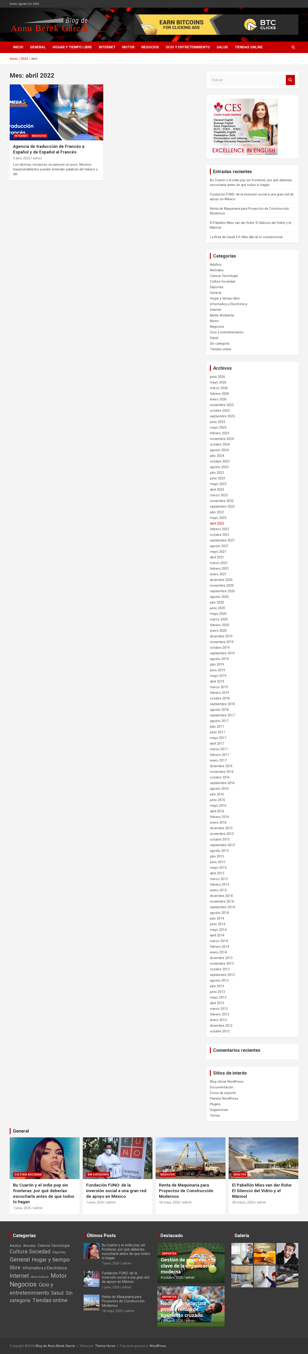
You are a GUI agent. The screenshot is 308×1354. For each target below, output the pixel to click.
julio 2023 (217, 473)
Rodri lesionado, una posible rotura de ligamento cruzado (183, 1309)
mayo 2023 (218, 484)
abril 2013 (217, 1003)
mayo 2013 (218, 997)
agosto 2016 (219, 789)
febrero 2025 (219, 433)
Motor (128, 47)
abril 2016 (217, 811)
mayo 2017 (218, 738)
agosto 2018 (219, 710)
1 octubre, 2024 (172, 1321)
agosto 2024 (219, 450)
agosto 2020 (219, 597)
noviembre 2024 (222, 439)
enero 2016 (218, 822)
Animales (217, 270)
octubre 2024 (220, 444)
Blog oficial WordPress (227, 1082)
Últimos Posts (101, 1235)
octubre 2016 (220, 777)
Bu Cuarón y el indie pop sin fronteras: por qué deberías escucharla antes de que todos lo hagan (43, 1193)
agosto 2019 (219, 659)
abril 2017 (217, 743)
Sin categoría (219, 343)
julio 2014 (217, 918)
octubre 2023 (220, 461)
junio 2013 (217, 992)
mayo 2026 (218, 382)
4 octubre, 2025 (172, 1277)
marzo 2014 (219, 941)
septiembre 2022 (222, 506)
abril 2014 (217, 935)
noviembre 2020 (222, 585)
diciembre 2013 (221, 958)
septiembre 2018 (222, 704)
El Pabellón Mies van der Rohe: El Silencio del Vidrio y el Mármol (262, 1190)
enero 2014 (218, 952)
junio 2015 (217, 862)
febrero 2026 (219, 394)
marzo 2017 (219, 749)
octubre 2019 (220, 648)
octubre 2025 (220, 411)
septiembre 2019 (222, 653)
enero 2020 (218, 631)
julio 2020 (217, 602)
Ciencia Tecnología (224, 276)
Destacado (172, 1235)
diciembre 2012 (221, 1026)
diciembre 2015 (221, 828)
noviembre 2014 (222, 901)
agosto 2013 (219, 980)
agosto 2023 (219, 467)
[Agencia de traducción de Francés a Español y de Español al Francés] (56, 112)
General (38, 47)
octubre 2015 (220, 839)
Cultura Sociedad (222, 281)
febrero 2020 (219, 625)
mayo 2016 (218, 806)
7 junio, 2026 (22, 1208)
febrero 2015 (219, 885)
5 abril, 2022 (21, 158)
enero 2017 (218, 760)
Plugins (215, 1104)
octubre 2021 (220, 535)
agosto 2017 (219, 721)
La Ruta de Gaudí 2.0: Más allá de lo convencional (246, 237)
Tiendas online (249, 47)
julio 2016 (217, 794)
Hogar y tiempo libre (72, 47)
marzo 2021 (219, 563)
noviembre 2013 (222, 964)
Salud (222, 47)
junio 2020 (217, 608)
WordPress (157, 1346)
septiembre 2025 (222, 416)
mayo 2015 (218, 868)
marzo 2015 (219, 879)
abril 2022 (217, 523)
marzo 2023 (219, 495)
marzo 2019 (219, 687)
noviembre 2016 (222, 772)
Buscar (290, 80)
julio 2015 (217, 856)
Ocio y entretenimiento (188, 47)
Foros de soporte (223, 1093)
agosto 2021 (219, 546)
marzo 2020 (219, 619)
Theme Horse (105, 1346)
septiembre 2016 (222, 783)
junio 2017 (217, 732)
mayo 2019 (218, 676)
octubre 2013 (220, 969)
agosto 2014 (219, 913)
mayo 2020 (218, 614)
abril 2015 (217, 873)
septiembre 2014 (222, 907)
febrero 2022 (219, 529)
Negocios (150, 47)
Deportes (216, 287)
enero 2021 (218, 574)
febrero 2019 (219, 693)
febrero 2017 (219, 755)
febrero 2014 (219, 947)
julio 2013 (217, 986)
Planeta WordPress (224, 1098)
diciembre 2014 (221, 896)
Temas (215, 1115)
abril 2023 (217, 490)
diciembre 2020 (221, 580)
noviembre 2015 (222, 834)
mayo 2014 (218, 930)
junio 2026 (217, 377)
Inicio (18, 47)
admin (37, 158)
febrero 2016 (219, 817)
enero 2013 (218, 1020)
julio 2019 (217, 664)
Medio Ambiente (222, 315)
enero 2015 (218, 890)
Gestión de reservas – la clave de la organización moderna (188, 1266)
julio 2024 (217, 456)
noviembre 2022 (222, 501)
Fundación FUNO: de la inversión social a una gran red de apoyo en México (116, 1190)
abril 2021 (217, 557)
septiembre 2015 (222, 845)
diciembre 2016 (221, 766)
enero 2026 (218, 399)
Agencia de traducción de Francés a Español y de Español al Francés (48, 149)
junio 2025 (217, 422)
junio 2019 (217, 670)
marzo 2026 (219, 388)
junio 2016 (217, 800)
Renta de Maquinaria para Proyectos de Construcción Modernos (186, 1190)
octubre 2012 (220, 1031)
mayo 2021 (218, 552)
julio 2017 (217, 727)
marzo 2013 (219, 1009)
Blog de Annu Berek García (55, 1346)
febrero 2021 (219, 569)
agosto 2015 (219, 851)
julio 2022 (217, 512)
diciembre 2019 (221, 636)
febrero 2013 (219, 1014)
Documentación (221, 1087)
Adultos (215, 264)
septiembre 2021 (222, 540)
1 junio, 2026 (95, 1202)
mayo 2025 (218, 427)
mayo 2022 (218, 518)
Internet (107, 47)
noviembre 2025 (222, 405)
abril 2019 (217, 681)
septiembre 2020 (222, 591)
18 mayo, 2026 (169, 1202)
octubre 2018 (220, 698)
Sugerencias (219, 1110)
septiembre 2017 (222, 715)
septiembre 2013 (222, 975)
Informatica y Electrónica (228, 304)
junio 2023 (217, 478)
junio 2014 (217, 924)
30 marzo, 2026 (243, 1202)
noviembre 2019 (222, 642)
